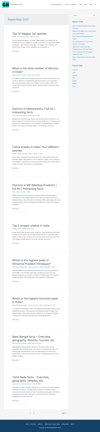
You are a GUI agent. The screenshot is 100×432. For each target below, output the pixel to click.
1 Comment (20, 36)
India (91, 4)
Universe (74, 69)
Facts (74, 78)
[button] (95, 4)
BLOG (27, 424)
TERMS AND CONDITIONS (52, 424)
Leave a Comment (21, 75)
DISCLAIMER (65, 424)
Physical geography (56, 4)
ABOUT (72, 424)
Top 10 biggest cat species (29, 33)
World (74, 86)
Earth (74, 72)
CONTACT (33, 424)
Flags (80, 4)
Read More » (16, 51)
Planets (74, 81)
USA (86, 4)
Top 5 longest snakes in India (30, 225)
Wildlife (14, 36)
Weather (74, 75)
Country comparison (71, 4)
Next (64, 413)
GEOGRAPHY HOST (16, 4)
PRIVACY (40, 424)
